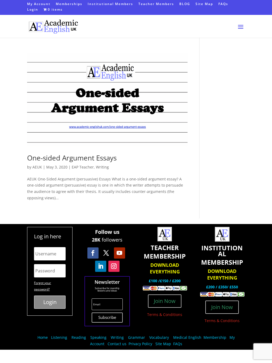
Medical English (187, 337)
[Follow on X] (106, 253)
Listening (59, 337)
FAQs (223, 4)
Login (32, 10)
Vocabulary (159, 337)
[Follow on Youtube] (119, 253)
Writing (102, 167)
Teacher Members (156, 4)
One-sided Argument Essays (72, 158)
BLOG (184, 4)
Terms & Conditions (164, 314)
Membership (214, 337)
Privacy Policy (141, 343)
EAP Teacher (83, 167)
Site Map (204, 4)
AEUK (37, 167)
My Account (38, 4)
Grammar (136, 337)
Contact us (117, 343)
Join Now (165, 301)
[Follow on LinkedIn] (100, 266)
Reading (78, 337)
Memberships (69, 4)
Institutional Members (110, 4)
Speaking (98, 337)
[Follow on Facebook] (93, 253)
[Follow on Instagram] (114, 266)
